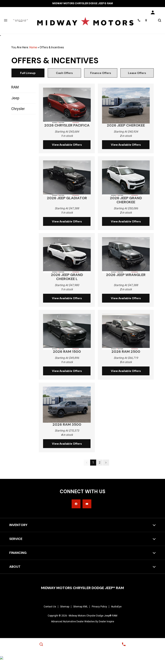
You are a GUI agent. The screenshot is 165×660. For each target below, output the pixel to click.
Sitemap (64, 606)
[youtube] (86, 503)
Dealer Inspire (106, 621)
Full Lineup (28, 73)
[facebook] (76, 503)
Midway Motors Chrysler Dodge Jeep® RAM (93, 615)
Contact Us (50, 606)
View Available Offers (67, 144)
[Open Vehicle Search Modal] (159, 20)
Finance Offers (100, 73)
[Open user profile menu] (153, 12)
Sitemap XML (80, 606)
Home (33, 47)
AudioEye (116, 606)
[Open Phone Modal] (139, 20)
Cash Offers (64, 73)
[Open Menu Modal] (5, 20)
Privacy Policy (99, 606)
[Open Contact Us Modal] (123, 644)
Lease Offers (137, 73)
